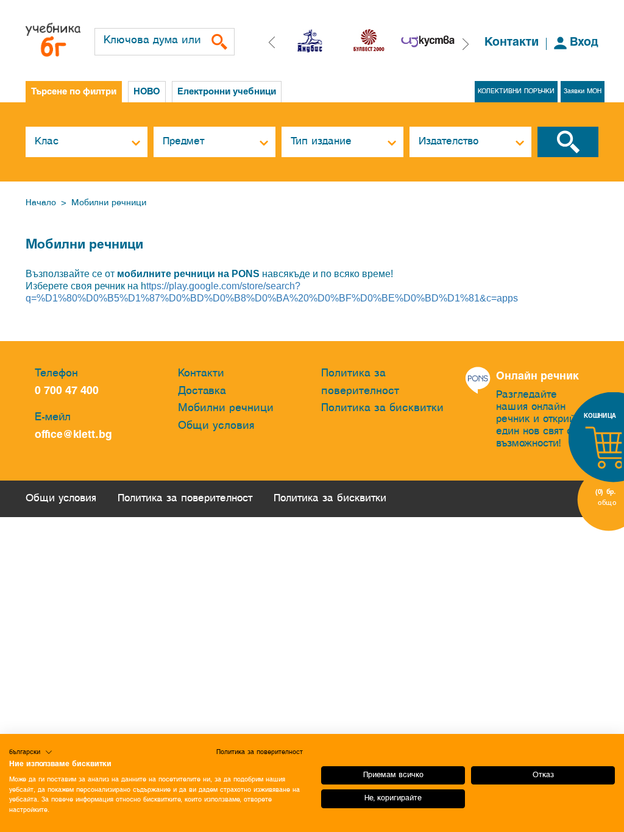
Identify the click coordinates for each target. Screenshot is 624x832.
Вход (584, 42)
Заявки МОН (582, 91)
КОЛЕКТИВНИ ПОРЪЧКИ (516, 91)
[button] (465, 44)
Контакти (511, 42)
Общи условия (216, 426)
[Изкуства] (380, 41)
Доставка (202, 391)
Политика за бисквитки (382, 408)
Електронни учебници (226, 92)
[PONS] (439, 41)
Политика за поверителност (360, 382)
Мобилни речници (108, 203)
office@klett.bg (73, 435)
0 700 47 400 (70, 391)
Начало (41, 203)
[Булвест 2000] (321, 41)
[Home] (53, 40)
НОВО (146, 92)
